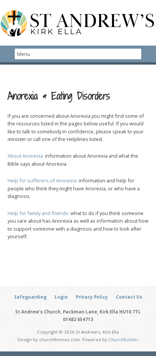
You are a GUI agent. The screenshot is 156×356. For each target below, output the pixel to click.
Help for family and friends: (38, 213)
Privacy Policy (92, 297)
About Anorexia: (26, 155)
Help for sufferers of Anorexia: (43, 180)
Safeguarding (30, 297)
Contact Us (129, 297)
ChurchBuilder (123, 339)
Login (61, 297)
